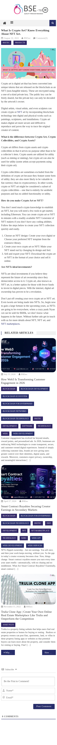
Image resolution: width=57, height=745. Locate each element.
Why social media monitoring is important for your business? (10, 652)
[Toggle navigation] (45, 10)
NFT (19, 112)
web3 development (23, 433)
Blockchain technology (16, 418)
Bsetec (6, 43)
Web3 (5, 433)
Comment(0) (42, 38)
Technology (44, 426)
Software (27, 426)
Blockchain (9, 389)
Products (20, 43)
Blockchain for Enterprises (17, 404)
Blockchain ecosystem (15, 396)
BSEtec (27, 38)
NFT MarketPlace (40, 531)
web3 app (36, 538)
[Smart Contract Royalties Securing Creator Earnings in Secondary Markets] (28, 482)
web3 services (35, 545)
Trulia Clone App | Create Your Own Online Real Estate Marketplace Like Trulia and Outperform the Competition (26, 615)
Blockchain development (34, 389)
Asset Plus (8, 625)
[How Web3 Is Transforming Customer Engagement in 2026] (28, 355)
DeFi (49, 523)
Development (10, 426)
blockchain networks (14, 411)
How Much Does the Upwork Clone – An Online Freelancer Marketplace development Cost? (50, 652)
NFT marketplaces (10, 323)
